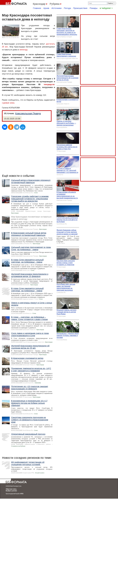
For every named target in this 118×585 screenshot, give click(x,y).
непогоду (23, 50)
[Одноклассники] (10, 127)
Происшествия (80, 8)
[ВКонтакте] (4, 127)
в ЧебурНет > (106, 8)
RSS (22, 493)
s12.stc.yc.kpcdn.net (12, 37)
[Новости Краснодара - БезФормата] (14, 3)
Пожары (93, 8)
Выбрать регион (11, 491)
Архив (46, 8)
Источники (57, 8)
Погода (67, 8)
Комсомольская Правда (28, 113)
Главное (37, 8)
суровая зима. (8, 103)
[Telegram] (16, 127)
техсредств (49, 84)
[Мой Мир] (22, 127)
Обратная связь (11, 489)
